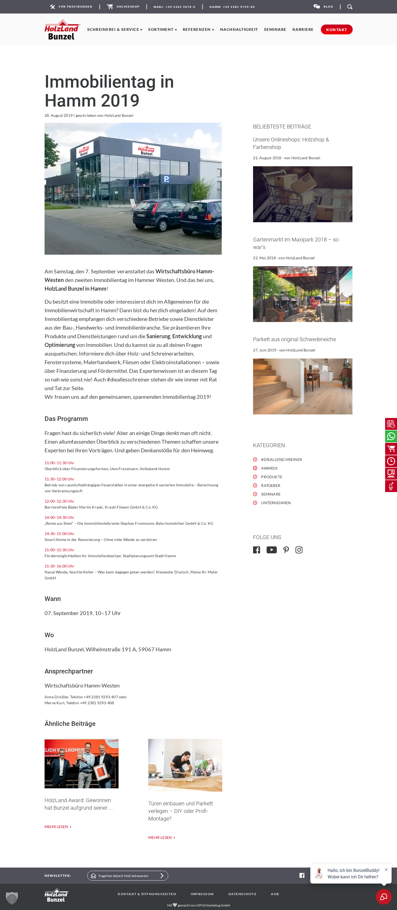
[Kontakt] (391, 436)
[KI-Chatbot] (391, 486)
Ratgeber (270, 485)
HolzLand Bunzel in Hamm (75, 288)
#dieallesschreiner (281, 459)
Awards (269, 468)
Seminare (275, 29)
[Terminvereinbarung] (391, 424)
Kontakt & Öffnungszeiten (147, 894)
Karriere (303, 29)
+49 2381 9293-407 (101, 697)
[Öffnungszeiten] (391, 461)
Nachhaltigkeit (239, 29)
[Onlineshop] (391, 449)
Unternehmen (276, 502)
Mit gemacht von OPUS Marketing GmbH (198, 905)
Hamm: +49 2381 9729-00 (232, 6)
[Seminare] (391, 474)
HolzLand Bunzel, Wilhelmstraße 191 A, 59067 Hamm (108, 649)
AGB (275, 894)
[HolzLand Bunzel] (62, 29)
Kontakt (336, 29)
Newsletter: (58, 876)
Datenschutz (242, 894)
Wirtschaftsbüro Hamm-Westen (82, 685)
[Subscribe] (162, 875)
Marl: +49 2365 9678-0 (175, 6)
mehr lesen (56, 826)
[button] (12, 898)
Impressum (202, 894)
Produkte (271, 476)
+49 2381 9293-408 (97, 702)
